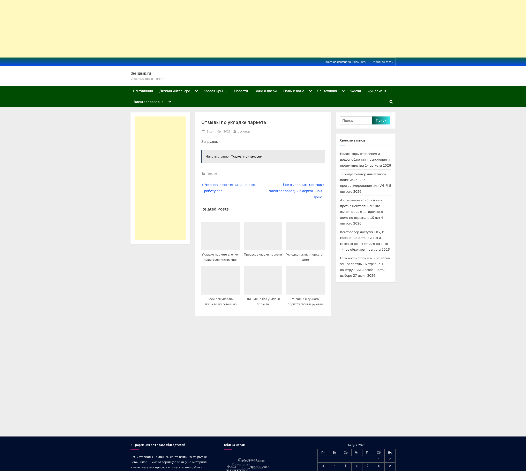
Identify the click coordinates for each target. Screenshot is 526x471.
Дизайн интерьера (174, 91)
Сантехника (327, 91)
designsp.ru (140, 73)
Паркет (212, 174)
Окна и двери (266, 91)
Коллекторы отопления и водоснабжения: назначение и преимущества (365, 159)
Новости (241, 91)
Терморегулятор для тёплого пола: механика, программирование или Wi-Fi (364, 180)
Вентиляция (143, 91)
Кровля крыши (215, 91)
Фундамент (377, 91)
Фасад (355, 91)
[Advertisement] (123, 29)
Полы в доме (293, 91)
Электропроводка (149, 102)
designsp (244, 131)
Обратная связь (382, 61)
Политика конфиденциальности (344, 61)
